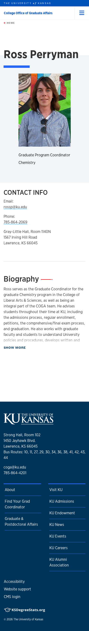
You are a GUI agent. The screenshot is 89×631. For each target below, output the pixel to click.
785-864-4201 (15, 472)
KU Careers (58, 547)
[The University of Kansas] (28, 422)
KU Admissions (61, 501)
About (10, 489)
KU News (56, 524)
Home (10, 22)
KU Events (57, 536)
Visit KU (55, 489)
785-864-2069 (15, 222)
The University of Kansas (28, 619)
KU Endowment (62, 512)
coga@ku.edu (15, 467)
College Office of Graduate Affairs (28, 13)
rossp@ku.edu (15, 206)
